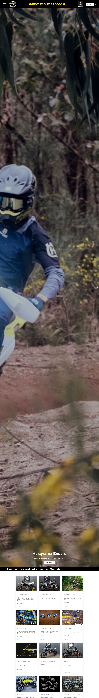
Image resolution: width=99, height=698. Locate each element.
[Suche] (95, 4)
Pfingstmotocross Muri (21, 628)
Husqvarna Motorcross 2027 (46, 628)
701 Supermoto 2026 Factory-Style (48, 661)
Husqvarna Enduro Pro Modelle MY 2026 (72, 694)
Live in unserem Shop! (22, 694)
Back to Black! (66, 661)
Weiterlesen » (20, 603)
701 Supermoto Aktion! (22, 594)
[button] (2, 287)
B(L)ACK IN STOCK (45, 694)
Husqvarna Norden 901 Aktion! (47, 594)
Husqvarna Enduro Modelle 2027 (70, 594)
